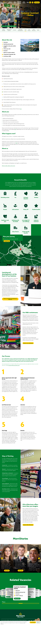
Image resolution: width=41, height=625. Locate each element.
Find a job (37, 2)
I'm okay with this (32, 622)
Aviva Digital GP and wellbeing (26, 221)
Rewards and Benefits (9, 30)
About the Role (3, 30)
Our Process (29, 30)
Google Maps (6, 241)
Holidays (36, 197)
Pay (15, 197)
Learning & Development (20, 30)
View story (7, 570)
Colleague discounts (26, 198)
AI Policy (20, 620)
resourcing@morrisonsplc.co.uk (14, 365)
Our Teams (15, 2)
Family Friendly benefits (25, 232)
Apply (38, 30)
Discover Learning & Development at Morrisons (10, 299)
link (15, 129)
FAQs (28, 2)
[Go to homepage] (4, 2)
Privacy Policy (17, 620)
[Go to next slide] (39, 558)
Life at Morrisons (10, 2)
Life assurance (15, 209)
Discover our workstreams (28, 343)
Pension (5, 209)
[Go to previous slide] (2, 558)
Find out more (8, 596)
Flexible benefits (36, 209)
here (21, 108)
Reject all (38, 622)
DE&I (25, 30)
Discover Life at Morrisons (28, 524)
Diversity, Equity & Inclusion (19, 2)
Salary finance (15, 231)
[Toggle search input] (30, 2)
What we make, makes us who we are (8, 165)
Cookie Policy (24, 620)
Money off (25, 209)
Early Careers (23, 2)
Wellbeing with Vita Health (15, 221)
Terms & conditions (4, 620)
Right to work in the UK (10, 620)
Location (14, 30)
